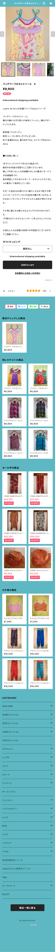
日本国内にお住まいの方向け (27, 273)
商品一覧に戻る (27, 907)
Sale (4, 877)
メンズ (5, 817)
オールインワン (9, 791)
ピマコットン (7, 749)
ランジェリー (7, 800)
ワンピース (7, 783)
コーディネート (9, 886)
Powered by (24, 925)
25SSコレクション (10, 723)
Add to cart (27, 264)
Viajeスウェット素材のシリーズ (16, 868)
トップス (5, 757)
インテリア (6, 843)
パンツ (5, 766)
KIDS (4, 826)
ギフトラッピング (11, 241)
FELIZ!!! (5, 894)
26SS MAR (7, 706)
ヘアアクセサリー (10, 809)
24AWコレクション (10, 732)
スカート (6, 774)
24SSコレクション (10, 740)
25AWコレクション (10, 715)
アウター (6, 851)
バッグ (5, 834)
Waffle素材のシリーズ (12, 860)
